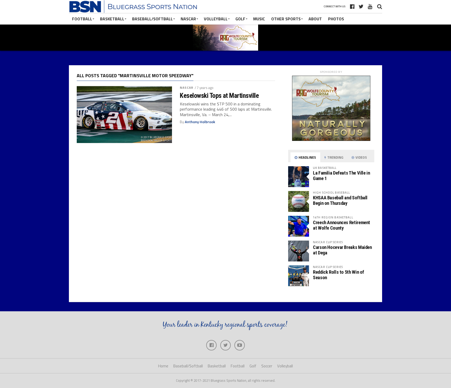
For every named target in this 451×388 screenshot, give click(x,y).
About (315, 19)
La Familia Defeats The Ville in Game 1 (341, 175)
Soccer (266, 366)
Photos (336, 19)
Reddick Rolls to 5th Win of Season (338, 274)
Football (82, 19)
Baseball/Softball (152, 19)
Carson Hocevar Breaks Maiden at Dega (342, 249)
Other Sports (286, 19)
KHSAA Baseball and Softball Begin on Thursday (340, 200)
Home (163, 366)
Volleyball (216, 19)
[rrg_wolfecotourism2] (331, 139)
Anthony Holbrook (200, 122)
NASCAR (188, 19)
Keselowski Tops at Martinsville (219, 95)
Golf (240, 19)
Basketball (112, 19)
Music (259, 19)
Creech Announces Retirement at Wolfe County (341, 225)
